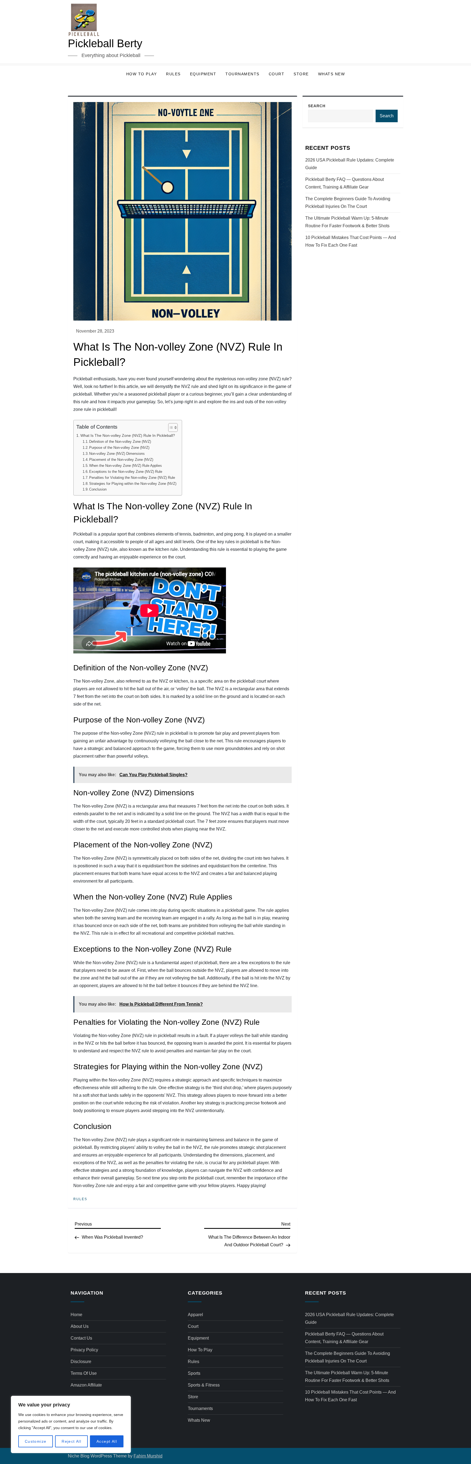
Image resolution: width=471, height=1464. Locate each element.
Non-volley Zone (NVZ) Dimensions (117, 454)
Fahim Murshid (148, 1456)
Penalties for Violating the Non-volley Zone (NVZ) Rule (132, 478)
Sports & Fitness (204, 1385)
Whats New (331, 74)
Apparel (195, 1314)
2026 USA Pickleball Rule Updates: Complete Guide (349, 164)
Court (277, 74)
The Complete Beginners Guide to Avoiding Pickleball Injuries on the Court (347, 202)
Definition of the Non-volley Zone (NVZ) (120, 442)
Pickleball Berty (105, 43)
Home (76, 1314)
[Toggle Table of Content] (170, 427)
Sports (194, 1373)
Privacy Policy (84, 1350)
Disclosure (81, 1361)
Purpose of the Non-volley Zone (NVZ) (119, 448)
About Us (80, 1326)
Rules (173, 74)
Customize (36, 1441)
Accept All (106, 1441)
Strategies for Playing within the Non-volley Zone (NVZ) (132, 484)
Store (301, 74)
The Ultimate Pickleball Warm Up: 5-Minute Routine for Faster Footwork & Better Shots (347, 222)
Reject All (71, 1441)
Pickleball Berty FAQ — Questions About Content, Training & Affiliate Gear (344, 183)
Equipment (203, 74)
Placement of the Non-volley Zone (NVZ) (121, 460)
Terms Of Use (84, 1373)
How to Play (141, 74)
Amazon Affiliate (86, 1385)
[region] (71, 1424)
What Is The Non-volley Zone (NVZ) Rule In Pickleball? (127, 435)
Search (316, 106)
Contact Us (81, 1338)
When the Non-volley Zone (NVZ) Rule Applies (125, 466)
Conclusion (98, 489)
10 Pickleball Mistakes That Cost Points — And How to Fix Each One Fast (350, 241)
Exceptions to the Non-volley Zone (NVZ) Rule (125, 472)
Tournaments (242, 74)
